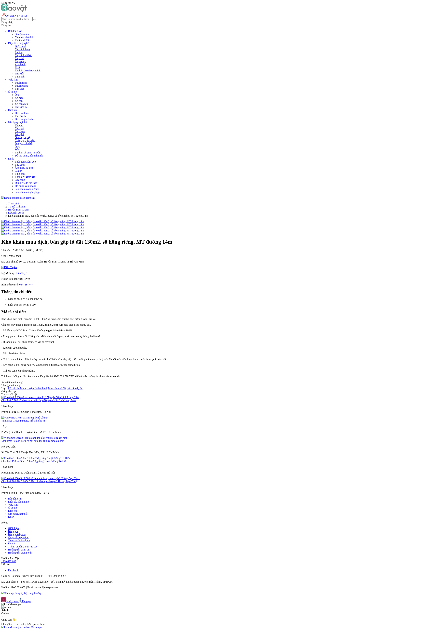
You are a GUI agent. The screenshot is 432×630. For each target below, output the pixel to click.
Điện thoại (20, 46)
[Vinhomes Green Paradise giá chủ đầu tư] (24, 417)
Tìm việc (19, 88)
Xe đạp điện (21, 103)
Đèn (17, 149)
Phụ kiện (19, 73)
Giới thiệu (13, 528)
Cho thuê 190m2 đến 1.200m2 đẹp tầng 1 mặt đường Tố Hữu (34, 461)
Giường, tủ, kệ (22, 137)
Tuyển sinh (21, 82)
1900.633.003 (8, 561)
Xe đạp (19, 100)
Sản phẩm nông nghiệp (27, 192)
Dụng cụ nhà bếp (24, 143)
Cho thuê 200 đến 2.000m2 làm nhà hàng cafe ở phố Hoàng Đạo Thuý (39, 481)
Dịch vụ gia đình (24, 119)
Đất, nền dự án (16, 212)
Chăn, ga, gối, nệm (25, 140)
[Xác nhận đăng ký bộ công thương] (21, 593)
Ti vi (17, 67)
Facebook (13, 570)
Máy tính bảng (22, 49)
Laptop (18, 52)
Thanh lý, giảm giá (25, 176)
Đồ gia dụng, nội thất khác (29, 155)
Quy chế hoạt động (18, 537)
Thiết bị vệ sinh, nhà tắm (28, 152)
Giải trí (18, 170)
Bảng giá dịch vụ (17, 534)
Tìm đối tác (21, 116)
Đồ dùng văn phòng (25, 186)
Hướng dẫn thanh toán (20, 552)
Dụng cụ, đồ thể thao (26, 182)
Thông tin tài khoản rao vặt (22, 546)
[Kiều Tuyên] (9, 267)
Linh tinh (20, 173)
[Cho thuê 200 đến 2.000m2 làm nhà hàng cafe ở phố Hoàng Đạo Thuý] (40, 478)
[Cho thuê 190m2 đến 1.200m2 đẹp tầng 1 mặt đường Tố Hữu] (35, 458)
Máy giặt (19, 128)
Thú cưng (20, 164)
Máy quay (20, 61)
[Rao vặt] (14, 11)
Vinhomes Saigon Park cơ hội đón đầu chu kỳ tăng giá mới (32, 440)
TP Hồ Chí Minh (17, 206)
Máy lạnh (20, 131)
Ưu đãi (11, 543)
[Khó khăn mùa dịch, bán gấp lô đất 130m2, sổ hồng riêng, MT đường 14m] (42, 221)
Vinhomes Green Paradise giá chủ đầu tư (23, 420)
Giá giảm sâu (22, 34)
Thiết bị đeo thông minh (27, 70)
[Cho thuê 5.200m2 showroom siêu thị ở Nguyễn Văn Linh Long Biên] (40, 397)
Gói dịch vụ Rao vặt (16, 15)
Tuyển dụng (21, 85)
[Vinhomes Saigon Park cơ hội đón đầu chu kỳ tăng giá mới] (34, 437)
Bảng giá (13, 531)
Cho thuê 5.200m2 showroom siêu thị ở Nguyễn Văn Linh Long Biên (38, 400)
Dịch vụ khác (22, 113)
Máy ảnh (19, 58)
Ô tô (17, 94)
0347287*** (26, 284)
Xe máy (19, 97)
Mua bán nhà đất (24, 37)
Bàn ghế (19, 134)
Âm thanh (20, 64)
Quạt (17, 146)
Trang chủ (13, 203)
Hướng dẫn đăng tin (19, 549)
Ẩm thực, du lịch (24, 167)
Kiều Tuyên (22, 273)
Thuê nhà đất (22, 40)
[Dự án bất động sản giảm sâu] (18, 197)
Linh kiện (20, 76)
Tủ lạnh (19, 125)
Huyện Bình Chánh (18, 209)
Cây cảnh (20, 179)
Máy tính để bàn (23, 55)
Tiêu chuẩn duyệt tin (19, 540)
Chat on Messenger (31, 627)
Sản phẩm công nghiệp (27, 189)
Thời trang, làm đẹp (25, 161)
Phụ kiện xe (21, 107)
